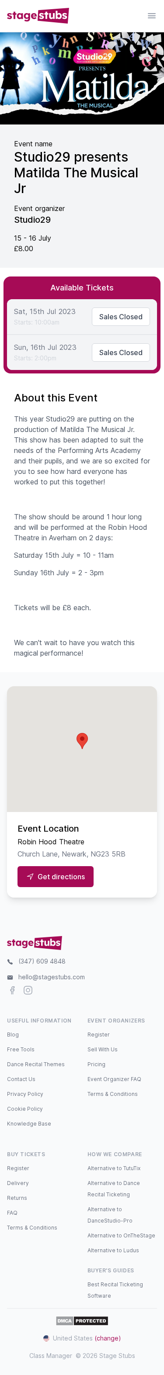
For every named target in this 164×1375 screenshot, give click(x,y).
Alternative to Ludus (113, 1250)
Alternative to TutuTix (113, 1168)
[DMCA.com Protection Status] (82, 1321)
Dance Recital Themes (36, 1064)
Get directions (61, 876)
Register (98, 1034)
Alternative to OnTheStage (121, 1235)
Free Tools (21, 1049)
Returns (17, 1198)
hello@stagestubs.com (51, 977)
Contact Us (21, 1079)
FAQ (12, 1212)
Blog (13, 1034)
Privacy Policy (25, 1094)
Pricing (96, 1064)
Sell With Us (102, 1049)
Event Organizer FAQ (114, 1079)
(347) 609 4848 (42, 961)
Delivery (18, 1183)
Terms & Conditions (112, 1094)
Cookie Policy (25, 1109)
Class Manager (50, 1355)
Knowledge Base (29, 1123)
